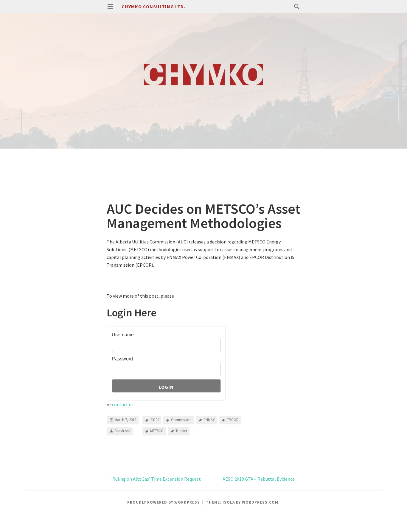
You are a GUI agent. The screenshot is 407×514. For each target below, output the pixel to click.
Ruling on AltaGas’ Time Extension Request (154, 479)
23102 (154, 419)
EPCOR (233, 419)
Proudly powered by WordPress (163, 502)
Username (123, 334)
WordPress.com (260, 502)
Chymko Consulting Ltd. (153, 7)
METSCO (157, 430)
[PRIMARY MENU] (110, 6)
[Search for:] (295, 6)
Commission (181, 419)
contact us (122, 404)
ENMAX (209, 419)
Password (122, 358)
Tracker (181, 430)
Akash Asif (122, 430)
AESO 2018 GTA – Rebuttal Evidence (261, 479)
